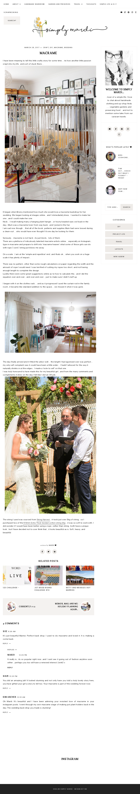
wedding (68, 47)
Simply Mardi (66, 789)
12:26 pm (23, 655)
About (16, 4)
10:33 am (21, 697)
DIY (51, 47)
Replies (11, 650)
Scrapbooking (11, 12)
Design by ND (80, 789)
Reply (5, 643)
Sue (5, 631)
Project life (119, 234)
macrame (58, 47)
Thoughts (91, 4)
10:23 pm (13, 676)
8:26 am (12, 631)
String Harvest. (43, 519)
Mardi (11, 655)
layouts (119, 249)
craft (46, 47)
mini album (119, 256)
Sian (5, 676)
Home (6, 4)
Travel (77, 4)
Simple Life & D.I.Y (108, 4)
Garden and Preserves (59, 4)
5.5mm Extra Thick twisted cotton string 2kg (44, 523)
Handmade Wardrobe (34, 4)
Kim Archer (9, 697)
